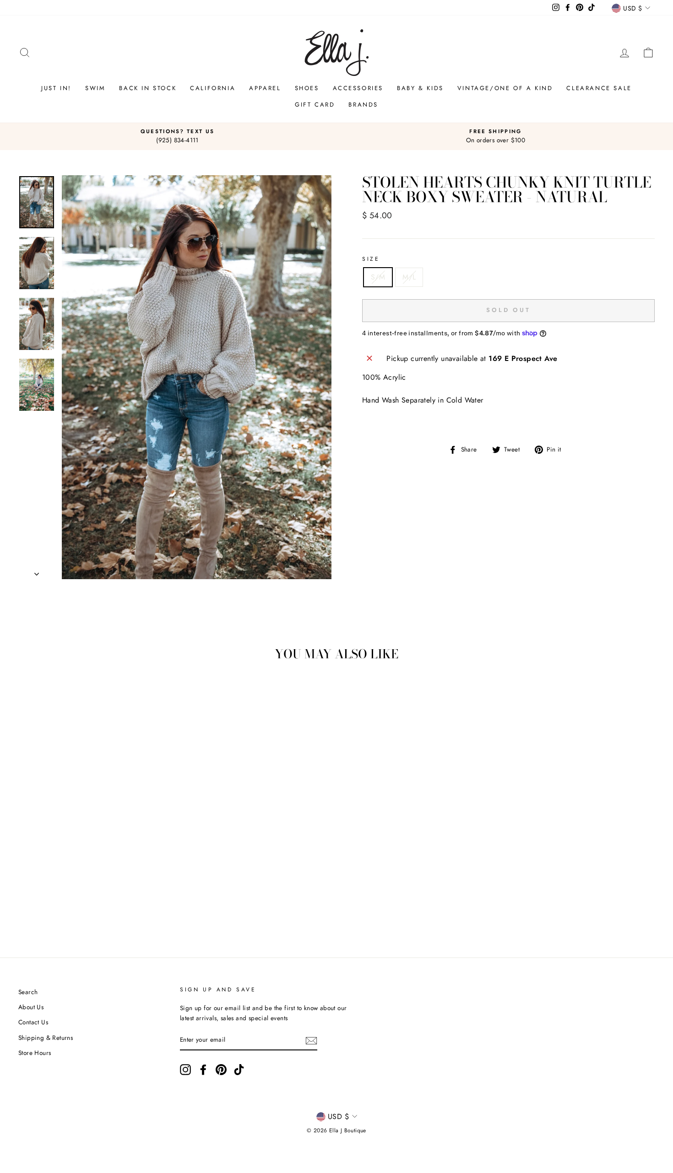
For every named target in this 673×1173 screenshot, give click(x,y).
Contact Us (33, 1022)
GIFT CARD (315, 104)
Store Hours (34, 1052)
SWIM (95, 88)
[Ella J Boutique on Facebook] (203, 1069)
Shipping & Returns (45, 1037)
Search (28, 991)
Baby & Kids (420, 88)
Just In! (56, 88)
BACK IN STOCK (147, 88)
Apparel (265, 88)
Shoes (307, 88)
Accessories (358, 88)
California (212, 88)
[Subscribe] (311, 1040)
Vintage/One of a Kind (505, 88)
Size (371, 259)
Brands (363, 104)
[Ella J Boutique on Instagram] (185, 1069)
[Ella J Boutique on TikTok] (238, 1069)
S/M (378, 277)
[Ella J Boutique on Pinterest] (221, 1069)
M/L (409, 277)
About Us (30, 1007)
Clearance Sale (598, 88)
